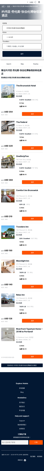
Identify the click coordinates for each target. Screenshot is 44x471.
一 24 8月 (10, 37)
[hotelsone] (9, 2)
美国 (8, 6)
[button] (25, 2)
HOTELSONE (18, 454)
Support (22, 421)
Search (8, 64)
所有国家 (22, 388)
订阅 (35, 442)
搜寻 (22, 54)
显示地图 (19, 96)
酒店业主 (22, 406)
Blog (22, 392)
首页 (3, 6)
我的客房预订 (22, 425)
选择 (32, 114)
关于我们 (22, 402)
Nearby (35, 64)
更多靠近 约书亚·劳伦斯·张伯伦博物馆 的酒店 (15, 77)
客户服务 (33, 456)
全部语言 (22, 428)
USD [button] (31, 2)
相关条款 (39, 456)
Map (22, 64)
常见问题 (22, 410)
